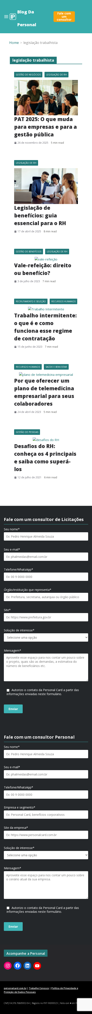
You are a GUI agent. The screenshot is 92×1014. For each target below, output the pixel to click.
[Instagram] (8, 965)
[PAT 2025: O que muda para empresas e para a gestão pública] (46, 97)
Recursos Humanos (63, 301)
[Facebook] (17, 965)
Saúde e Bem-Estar (56, 366)
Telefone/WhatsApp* (18, 569)
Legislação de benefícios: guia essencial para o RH (40, 215)
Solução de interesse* (19, 630)
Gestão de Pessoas (27, 432)
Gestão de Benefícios (28, 251)
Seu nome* (12, 529)
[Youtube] (37, 966)
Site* (7, 610)
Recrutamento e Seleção (31, 301)
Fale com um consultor (64, 16)
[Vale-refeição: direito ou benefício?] (46, 259)
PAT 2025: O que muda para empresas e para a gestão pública (45, 127)
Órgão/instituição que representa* (27, 590)
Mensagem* (12, 650)
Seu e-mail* (12, 549)
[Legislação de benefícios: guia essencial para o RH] (46, 186)
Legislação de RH (56, 74)
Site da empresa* (16, 828)
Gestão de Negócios (28, 74)
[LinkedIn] (27, 965)
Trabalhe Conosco (39, 988)
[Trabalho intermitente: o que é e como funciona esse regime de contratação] (46, 309)
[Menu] (6, 16)
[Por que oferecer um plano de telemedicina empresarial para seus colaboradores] (46, 374)
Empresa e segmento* (19, 807)
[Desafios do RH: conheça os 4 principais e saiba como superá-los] (46, 439)
